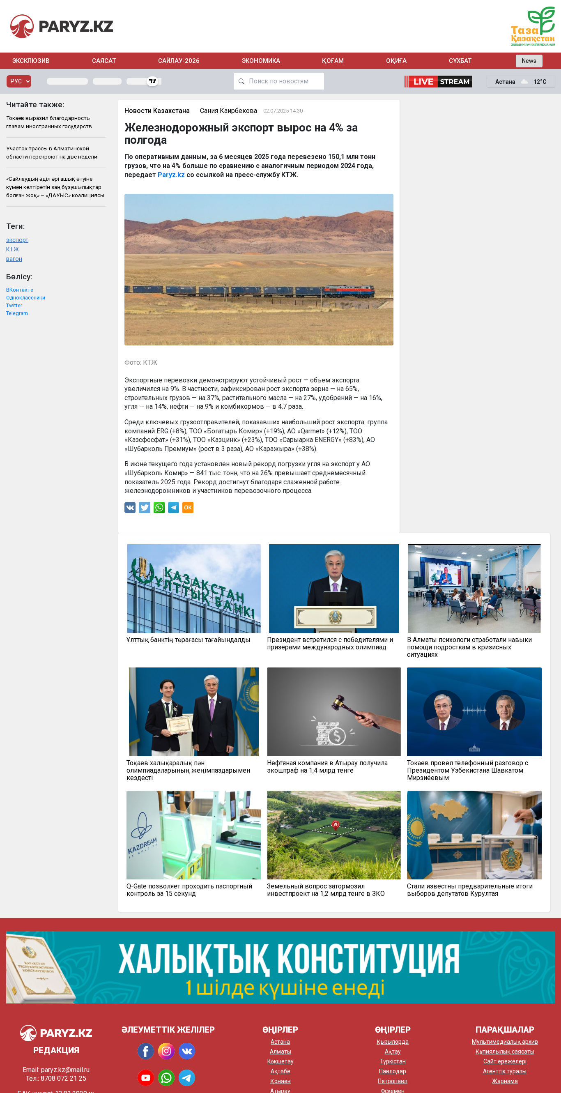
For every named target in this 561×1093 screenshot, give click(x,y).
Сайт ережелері (505, 1061)
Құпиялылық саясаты (505, 1051)
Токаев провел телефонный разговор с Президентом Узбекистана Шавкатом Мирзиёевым (467, 770)
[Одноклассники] (187, 509)
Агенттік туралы (505, 1071)
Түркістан (393, 1061)
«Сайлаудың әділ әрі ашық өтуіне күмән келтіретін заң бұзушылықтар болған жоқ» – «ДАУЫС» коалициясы (55, 187)
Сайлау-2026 (179, 60)
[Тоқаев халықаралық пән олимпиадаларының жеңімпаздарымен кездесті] (193, 711)
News (529, 61)
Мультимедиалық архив (505, 1041)
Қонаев (280, 1081)
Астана (280, 1041)
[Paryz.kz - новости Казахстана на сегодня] (61, 26)
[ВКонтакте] (130, 509)
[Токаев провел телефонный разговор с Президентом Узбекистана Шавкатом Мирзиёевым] (474, 711)
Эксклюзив (31, 60)
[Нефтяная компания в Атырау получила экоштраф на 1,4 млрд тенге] (334, 711)
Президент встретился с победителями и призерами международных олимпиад (330, 643)
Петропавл (392, 1081)
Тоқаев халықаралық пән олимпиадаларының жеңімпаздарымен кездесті (188, 770)
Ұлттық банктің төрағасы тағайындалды (188, 640)
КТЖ (12, 249)
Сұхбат (460, 60)
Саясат (104, 60)
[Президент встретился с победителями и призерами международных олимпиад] (334, 588)
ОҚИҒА (396, 60)
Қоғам (333, 60)
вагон (14, 258)
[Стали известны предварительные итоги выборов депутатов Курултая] (474, 835)
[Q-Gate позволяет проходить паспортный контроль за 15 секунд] (193, 835)
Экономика (261, 60)
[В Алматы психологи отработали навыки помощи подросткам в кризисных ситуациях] (474, 588)
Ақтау (393, 1051)
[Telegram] (173, 509)
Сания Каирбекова (228, 111)
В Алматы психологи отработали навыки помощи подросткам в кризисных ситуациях (469, 647)
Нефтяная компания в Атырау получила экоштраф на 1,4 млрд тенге (327, 766)
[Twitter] (144, 509)
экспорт (17, 240)
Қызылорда (393, 1041)
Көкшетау (280, 1061)
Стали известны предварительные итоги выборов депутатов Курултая (470, 890)
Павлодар (392, 1071)
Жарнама (505, 1081)
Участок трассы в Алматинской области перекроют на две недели (51, 152)
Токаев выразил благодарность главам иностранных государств (49, 122)
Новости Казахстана (157, 111)
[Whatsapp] (159, 509)
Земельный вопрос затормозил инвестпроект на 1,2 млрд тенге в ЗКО (326, 890)
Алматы (280, 1051)
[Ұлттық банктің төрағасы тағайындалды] (193, 588)
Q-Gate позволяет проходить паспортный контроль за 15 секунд (189, 890)
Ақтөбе (280, 1071)
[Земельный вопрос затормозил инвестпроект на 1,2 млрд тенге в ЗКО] (334, 835)
